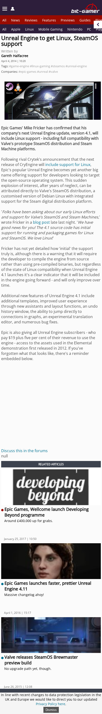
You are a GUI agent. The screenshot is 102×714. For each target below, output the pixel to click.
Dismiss (51, 710)
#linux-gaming (40, 66)
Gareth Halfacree (14, 55)
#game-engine (19, 66)
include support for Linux (67, 164)
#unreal (42, 71)
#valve (53, 71)
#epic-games (27, 71)
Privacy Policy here (50, 704)
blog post (41, 222)
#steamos (58, 66)
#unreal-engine (76, 66)
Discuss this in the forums (24, 450)
